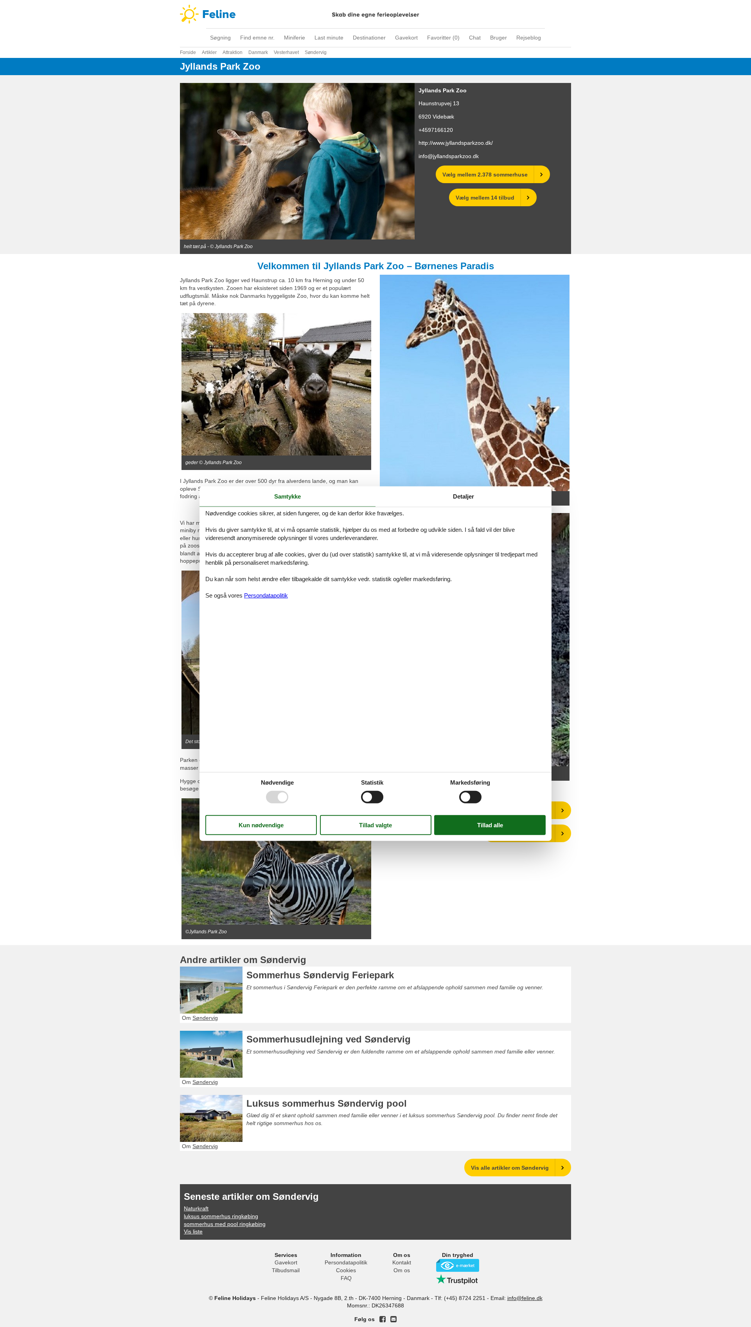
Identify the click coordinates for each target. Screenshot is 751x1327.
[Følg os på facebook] (382, 1319)
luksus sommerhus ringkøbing (221, 1216)
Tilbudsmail (286, 1270)
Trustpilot (457, 1279)
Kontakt (401, 1262)
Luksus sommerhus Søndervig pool (326, 1103)
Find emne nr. (257, 37)
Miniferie (294, 37)
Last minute (328, 37)
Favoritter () (443, 37)
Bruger (498, 37)
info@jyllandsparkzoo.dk (449, 156)
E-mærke (457, 1265)
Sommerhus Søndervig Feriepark (320, 975)
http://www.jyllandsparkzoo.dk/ (456, 143)
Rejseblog (528, 37)
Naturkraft (196, 1208)
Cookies (346, 1270)
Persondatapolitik (346, 1262)
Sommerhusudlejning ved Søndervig (328, 1039)
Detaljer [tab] (463, 496)
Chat (475, 37)
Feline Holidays (375, 14)
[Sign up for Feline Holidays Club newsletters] (393, 1319)
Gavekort (406, 37)
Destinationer (369, 37)
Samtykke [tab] (287, 496)
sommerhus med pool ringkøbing (225, 1224)
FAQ (346, 1278)
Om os (401, 1270)
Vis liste (193, 1231)
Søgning (220, 37)
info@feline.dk (525, 1298)
